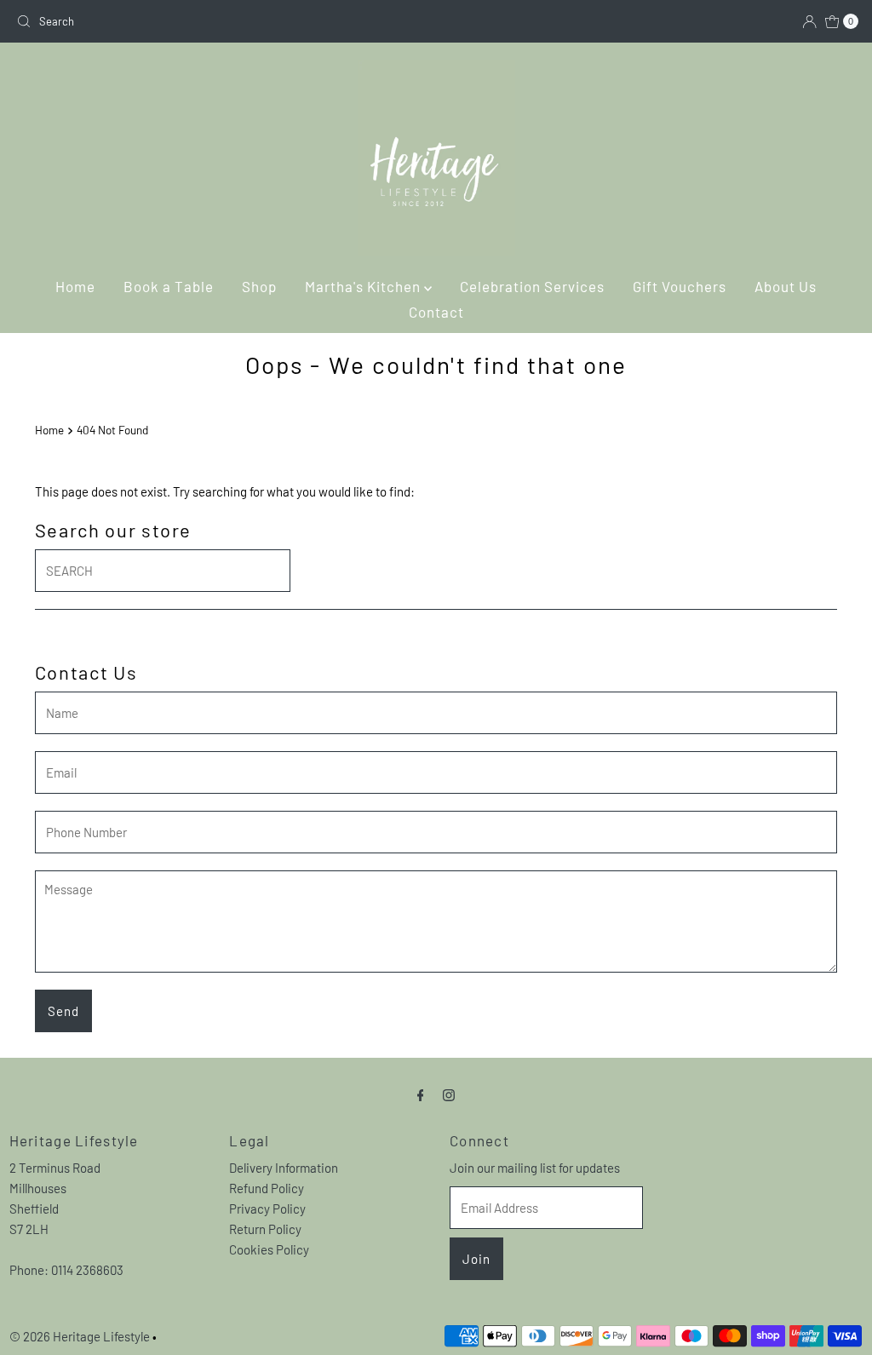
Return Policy (265, 1229)
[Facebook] (420, 1093)
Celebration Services (532, 286)
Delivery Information (283, 1167)
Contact (436, 311)
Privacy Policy (267, 1208)
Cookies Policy (269, 1249)
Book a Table (168, 286)
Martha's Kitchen (364, 286)
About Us (785, 286)
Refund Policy (266, 1188)
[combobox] (219, 21)
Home (75, 286)
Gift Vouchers (679, 286)
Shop (259, 286)
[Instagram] (449, 1093)
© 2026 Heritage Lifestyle (79, 1336)
